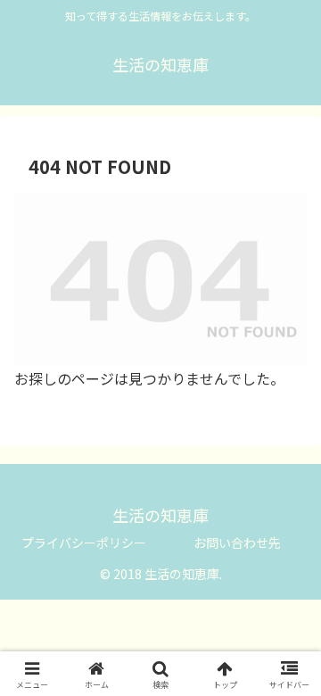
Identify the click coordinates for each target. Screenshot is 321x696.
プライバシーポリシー (83, 542)
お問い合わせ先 (237, 542)
